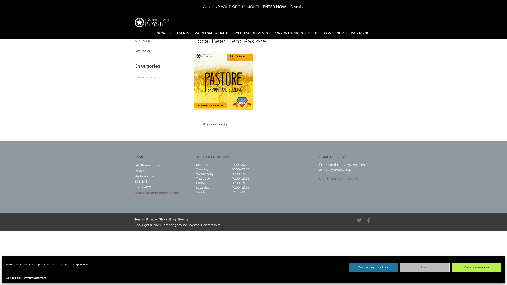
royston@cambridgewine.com (157, 193)
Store (162, 33)
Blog (172, 219)
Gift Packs (142, 51)
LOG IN (351, 179)
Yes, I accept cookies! (373, 267)
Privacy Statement (35, 277)
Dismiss (297, 7)
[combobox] (157, 77)
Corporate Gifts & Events (296, 33)
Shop (163, 219)
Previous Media (213, 124)
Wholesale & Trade (212, 33)
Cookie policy (14, 277)
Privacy (151, 219)
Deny (425, 267)
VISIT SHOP (330, 179)
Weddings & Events (251, 33)
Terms (139, 219)
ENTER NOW (274, 7)
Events (183, 33)
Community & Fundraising (346, 33)
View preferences (476, 267)
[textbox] (157, 77)
